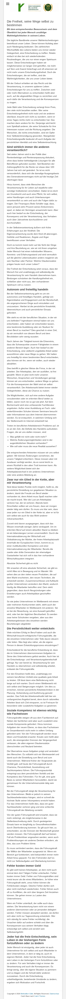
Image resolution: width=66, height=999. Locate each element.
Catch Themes (39, 996)
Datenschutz (54, 994)
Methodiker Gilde (27, 994)
